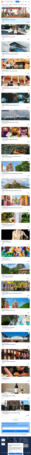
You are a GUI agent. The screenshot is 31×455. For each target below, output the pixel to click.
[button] (15, 15)
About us (20, 439)
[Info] (10, 6)
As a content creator (25, 440)
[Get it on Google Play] (10, 440)
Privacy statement (24, 434)
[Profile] (28, 1)
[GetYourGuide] (2, 1)
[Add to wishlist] (29, 8)
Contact (15, 439)
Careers (20, 440)
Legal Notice (15, 440)
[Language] (25, 1)
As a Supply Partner (25, 439)
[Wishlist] (20, 1)
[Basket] (23, 1)
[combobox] (10, 1)
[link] (15, 15)
